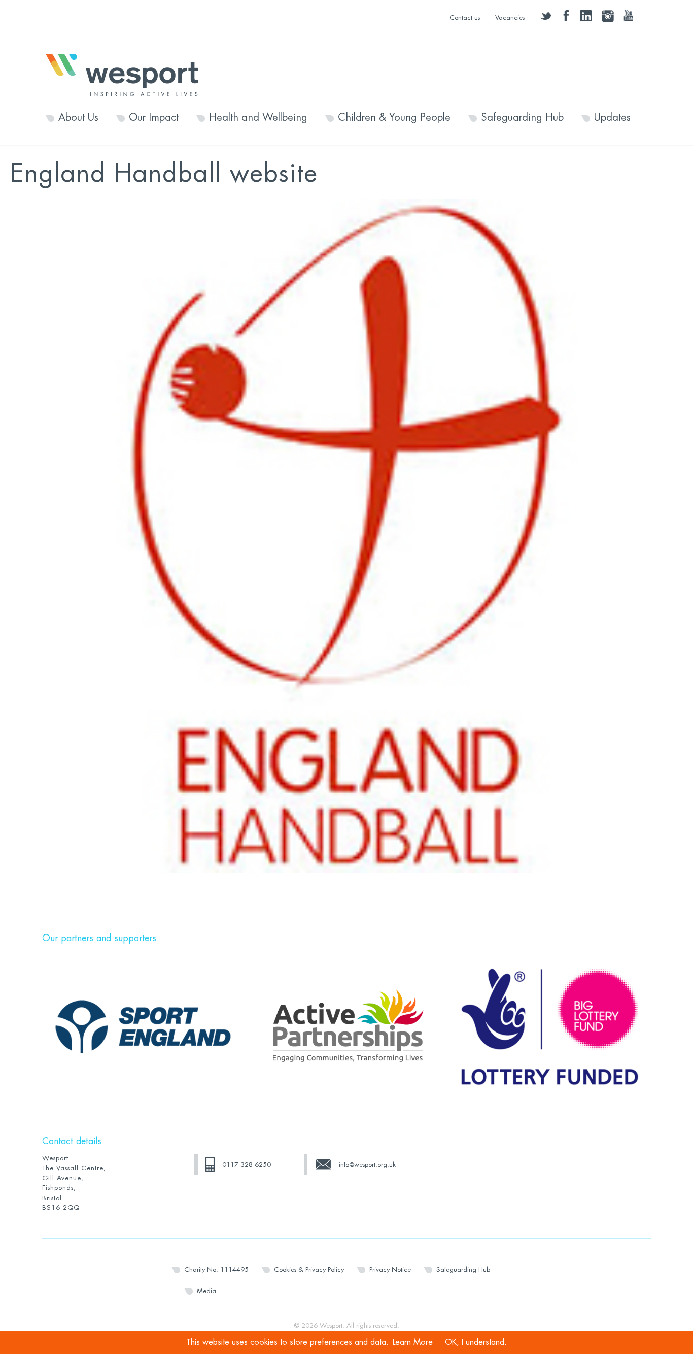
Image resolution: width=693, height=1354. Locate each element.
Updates (612, 118)
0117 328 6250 (246, 1164)
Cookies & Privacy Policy (309, 1269)
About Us (78, 118)
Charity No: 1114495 (216, 1269)
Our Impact (154, 118)
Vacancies (510, 17)
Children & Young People (394, 118)
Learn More (413, 1342)
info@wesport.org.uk (367, 1164)
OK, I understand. (476, 1342)
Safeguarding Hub (522, 118)
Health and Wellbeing (258, 118)
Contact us (464, 17)
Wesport (127, 74)
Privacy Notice (390, 1269)
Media (206, 1290)
